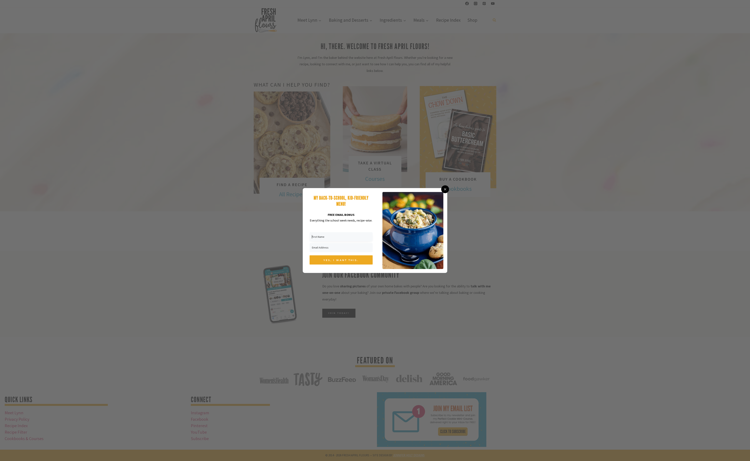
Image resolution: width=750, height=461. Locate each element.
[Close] (445, 189)
